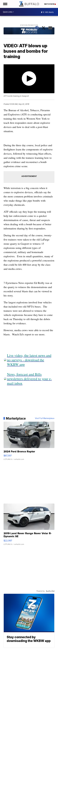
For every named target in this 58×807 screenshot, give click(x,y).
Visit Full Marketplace (44, 418)
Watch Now (49, 4)
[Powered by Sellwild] (50, 591)
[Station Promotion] (29, 31)
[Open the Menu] (5, 4)
